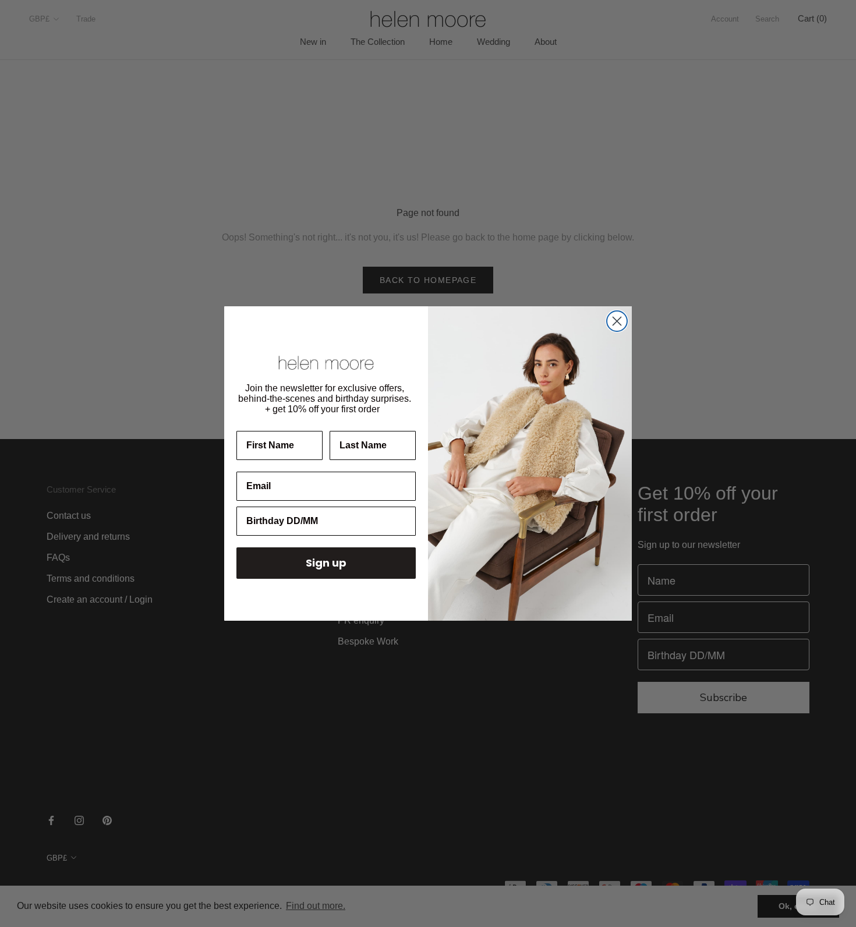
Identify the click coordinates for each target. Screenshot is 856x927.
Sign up (326, 563)
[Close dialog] (617, 321)
